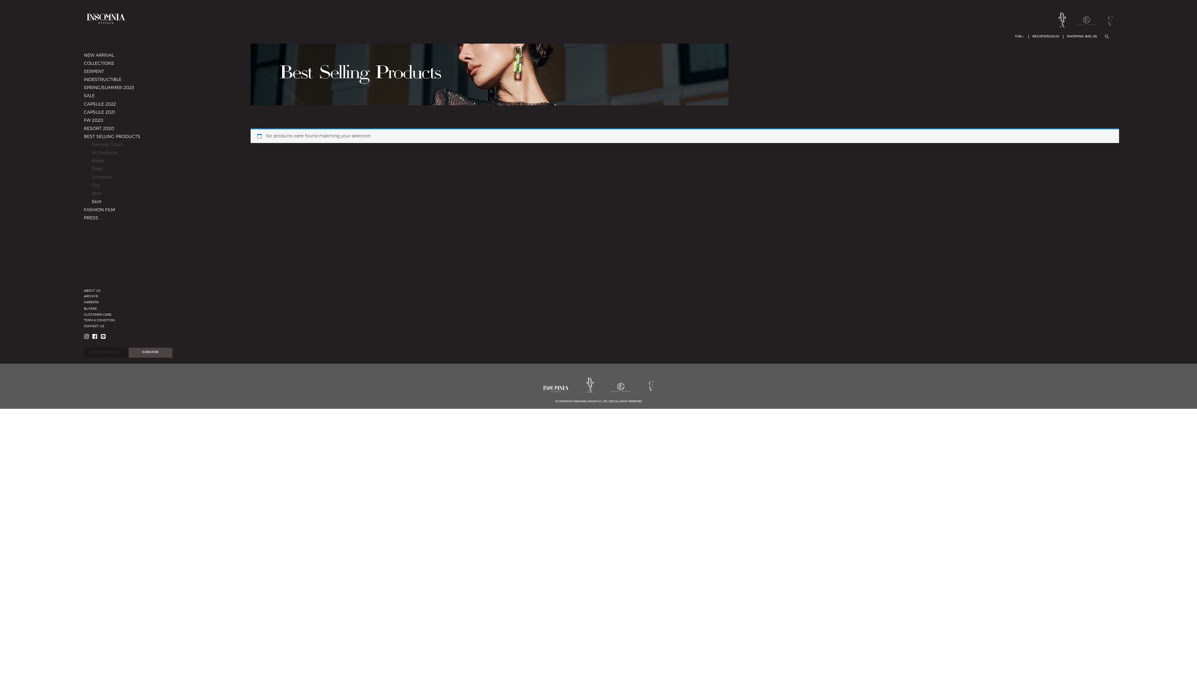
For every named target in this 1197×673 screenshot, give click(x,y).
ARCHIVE (91, 296)
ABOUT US (92, 290)
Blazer (98, 161)
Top (95, 186)
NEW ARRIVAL (99, 55)
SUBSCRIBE (150, 352)
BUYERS (90, 308)
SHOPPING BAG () (1082, 36)
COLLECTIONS (99, 63)
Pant (96, 194)
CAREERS (91, 302)
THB (1018, 36)
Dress (97, 169)
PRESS (91, 218)
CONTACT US (94, 326)
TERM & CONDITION (99, 320)
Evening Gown (107, 145)
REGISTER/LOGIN (1045, 36)
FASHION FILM (99, 210)
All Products (104, 153)
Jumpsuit (102, 177)
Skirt (96, 202)
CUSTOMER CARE (98, 314)
